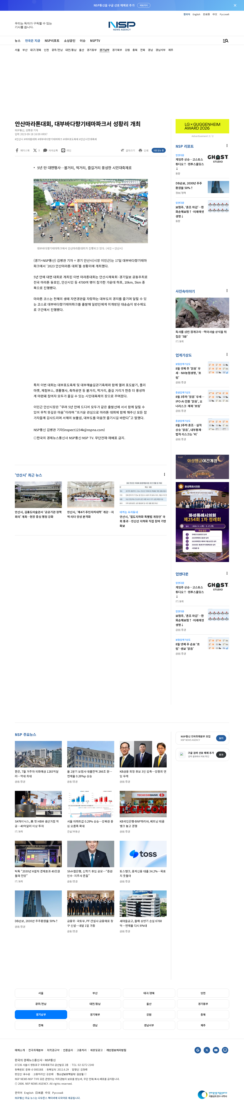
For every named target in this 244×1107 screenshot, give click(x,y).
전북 (40, 1025)
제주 (203, 1025)
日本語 (206, 14)
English (196, 14)
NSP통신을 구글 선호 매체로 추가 (114, 5)
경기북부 (95, 1014)
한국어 (187, 14)
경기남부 (41, 1014)
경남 (95, 1025)
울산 (148, 1004)
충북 (203, 1014)
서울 (40, 993)
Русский (224, 14)
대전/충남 (95, 1004)
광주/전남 (40, 1004)
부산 (95, 993)
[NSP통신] (122, 26)
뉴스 (18, 40)
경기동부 (203, 1004)
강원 (148, 1014)
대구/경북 (149, 993)
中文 (215, 14)
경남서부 (149, 1025)
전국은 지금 (32, 40)
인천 (203, 993)
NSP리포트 (52, 40)
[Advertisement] (122, 85)
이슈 (83, 40)
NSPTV (95, 40)
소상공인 (69, 40)
